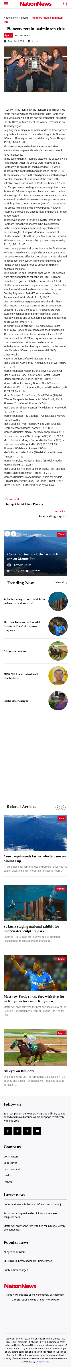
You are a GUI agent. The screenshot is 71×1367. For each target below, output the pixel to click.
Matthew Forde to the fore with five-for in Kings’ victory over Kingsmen (22, 626)
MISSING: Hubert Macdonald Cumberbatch (28, 1261)
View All (59, 582)
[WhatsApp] (35, 97)
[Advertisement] (35, 752)
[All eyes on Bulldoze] (58, 651)
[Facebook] (7, 97)
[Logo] (35, 4)
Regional (60, 888)
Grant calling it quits (52, 516)
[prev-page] (7, 534)
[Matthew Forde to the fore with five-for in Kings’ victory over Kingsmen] (58, 626)
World (61, 534)
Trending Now (20, 582)
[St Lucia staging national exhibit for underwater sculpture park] (58, 601)
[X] (16, 97)
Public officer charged (16, 700)
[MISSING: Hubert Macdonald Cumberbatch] (58, 676)
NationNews (11, 17)
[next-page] (13, 534)
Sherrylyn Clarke (22, 565)
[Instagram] (17, 1131)
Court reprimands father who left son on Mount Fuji (33, 556)
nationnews (22, 35)
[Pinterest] (25, 97)
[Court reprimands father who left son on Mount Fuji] (35, 833)
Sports (24, 17)
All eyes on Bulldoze (15, 651)
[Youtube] (37, 1131)
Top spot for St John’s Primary (24, 504)
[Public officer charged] (58, 700)
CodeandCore (42, 1361)
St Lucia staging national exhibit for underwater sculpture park (31, 928)
